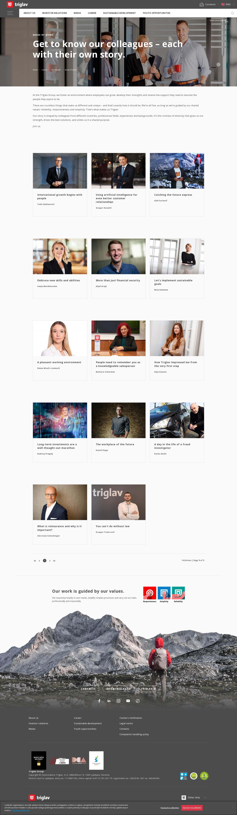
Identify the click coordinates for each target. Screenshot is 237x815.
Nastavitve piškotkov (170, 808)
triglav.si (148, 688)
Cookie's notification (131, 717)
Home (35, 70)
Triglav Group (36, 771)
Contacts (88, 688)
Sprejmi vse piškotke (192, 808)
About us (29, 12)
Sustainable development (119, 12)
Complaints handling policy (134, 734)
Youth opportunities (156, 12)
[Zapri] (233, 808)
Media (77, 12)
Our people (56, 70)
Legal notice (126, 723)
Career (92, 12)
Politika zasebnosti (21, 810)
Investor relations (54, 12)
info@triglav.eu (118, 688)
